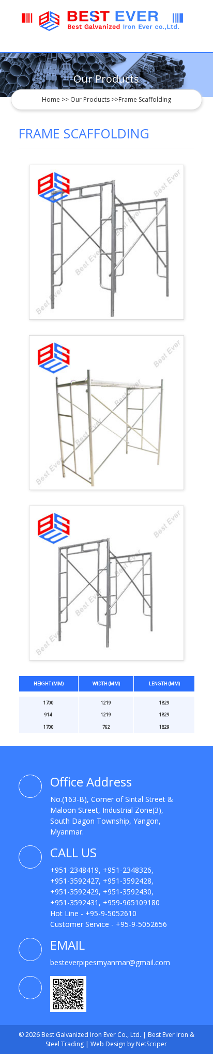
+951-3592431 (74, 902)
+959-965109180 (131, 902)
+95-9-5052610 (110, 913)
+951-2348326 (127, 870)
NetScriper (151, 1044)
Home (51, 99)
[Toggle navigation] (187, 44)
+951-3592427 (74, 881)
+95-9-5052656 (141, 924)
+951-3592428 (127, 881)
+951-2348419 (74, 870)
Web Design (108, 1044)
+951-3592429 (74, 891)
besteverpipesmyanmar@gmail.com (110, 962)
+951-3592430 (127, 891)
